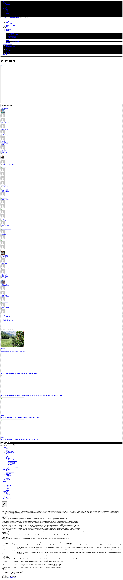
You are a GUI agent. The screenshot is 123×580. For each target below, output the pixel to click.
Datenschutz (6, 319)
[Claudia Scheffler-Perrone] (3, 158)
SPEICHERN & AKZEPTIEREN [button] (9, 576)
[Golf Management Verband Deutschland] (9, 164)
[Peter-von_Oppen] (3, 149)
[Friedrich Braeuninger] (3, 128)
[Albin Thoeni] (3, 224)
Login (4, 2)
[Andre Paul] (3, 233)
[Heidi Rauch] (4, 152)
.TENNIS (7, 7)
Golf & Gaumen (11, 463)
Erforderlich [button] (4, 514)
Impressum (5, 318)
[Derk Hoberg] (4, 166)
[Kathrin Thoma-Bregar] (6, 229)
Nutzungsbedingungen (8, 320)
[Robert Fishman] (4, 226)
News (4, 447)
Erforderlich (5, 516)
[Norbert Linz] (4, 308)
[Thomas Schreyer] (5, 307)
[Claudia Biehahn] (3, 239)
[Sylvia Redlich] (4, 255)
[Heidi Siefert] (4, 240)
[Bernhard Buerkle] (5, 296)
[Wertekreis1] (27, 102)
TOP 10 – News (9, 448)
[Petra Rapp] (3, 208)
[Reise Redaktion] (4, 129)
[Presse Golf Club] (5, 234)
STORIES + (5, 3)
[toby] (3, 171)
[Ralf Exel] (3, 123)
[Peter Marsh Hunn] (3, 180)
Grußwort (8, 316)
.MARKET (7, 11)
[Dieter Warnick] (3, 195)
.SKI (6, 487)
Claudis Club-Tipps (12, 461)
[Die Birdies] (3, 144)
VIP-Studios (7, 442)
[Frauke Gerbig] (4, 189)
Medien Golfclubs (10, 452)
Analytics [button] (4, 539)
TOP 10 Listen (6, 479)
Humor (7, 457)
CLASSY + (5, 8)
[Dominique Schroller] (5, 227)
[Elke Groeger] (3, 294)
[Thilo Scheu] (4, 278)
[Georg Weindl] (4, 275)
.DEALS (7, 9)
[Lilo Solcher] (4, 257)
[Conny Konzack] (4, 276)
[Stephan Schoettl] (4, 134)
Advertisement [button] (5, 556)
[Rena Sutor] (3, 185)
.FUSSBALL (8, 4)
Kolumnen (8, 458)
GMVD (7, 453)
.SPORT (7, 6)
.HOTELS (7, 13)
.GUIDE (7, 10)
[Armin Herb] (4, 274)
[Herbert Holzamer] (5, 277)
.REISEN (7, 5)
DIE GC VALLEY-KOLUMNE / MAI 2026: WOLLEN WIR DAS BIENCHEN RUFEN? (20, 417)
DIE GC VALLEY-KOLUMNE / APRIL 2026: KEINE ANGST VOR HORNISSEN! (19, 439)
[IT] (3, 306)
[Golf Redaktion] (4, 108)
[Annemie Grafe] (4, 135)
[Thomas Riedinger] (3, 289)
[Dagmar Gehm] (4, 302)
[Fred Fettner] (3, 203)
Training (7, 468)
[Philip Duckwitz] (4, 151)
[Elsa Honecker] (4, 142)
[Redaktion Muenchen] (3, 140)
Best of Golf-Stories (13, 467)
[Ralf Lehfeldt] (4, 159)
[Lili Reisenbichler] (3, 117)
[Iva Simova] (3, 167)
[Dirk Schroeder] (3, 217)
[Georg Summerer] (3, 262)
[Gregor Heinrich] (3, 112)
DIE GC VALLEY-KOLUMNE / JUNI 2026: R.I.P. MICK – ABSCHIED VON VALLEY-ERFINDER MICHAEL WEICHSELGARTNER (31, 395)
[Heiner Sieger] (3, 254)
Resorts (7, 478)
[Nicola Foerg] (4, 295)
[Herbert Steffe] (4, 141)
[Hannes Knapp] (4, 143)
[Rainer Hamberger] (5, 250)
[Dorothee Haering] (5, 153)
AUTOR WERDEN (7, 498)
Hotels (7, 474)
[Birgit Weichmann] (3, 184)
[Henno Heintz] (4, 263)
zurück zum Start (5, 443)
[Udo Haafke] (4, 198)
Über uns (5, 315)
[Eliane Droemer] (4, 256)
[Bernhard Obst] (3, 313)
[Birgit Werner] (3, 121)
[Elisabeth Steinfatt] (5, 268)
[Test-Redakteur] (3, 267)
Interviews (8, 456)
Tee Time (10, 464)
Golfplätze (8, 473)
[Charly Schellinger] (5, 209)
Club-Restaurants (10, 472)
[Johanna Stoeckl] (4, 196)
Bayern (2, 370)
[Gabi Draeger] (3, 248)
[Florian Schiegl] (3, 175)
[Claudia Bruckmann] (5, 122)
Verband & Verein (10, 451)
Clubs (7, 470)
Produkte (8, 476)
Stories (7, 466)
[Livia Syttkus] (3, 273)
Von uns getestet (7, 469)
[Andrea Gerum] (3, 244)
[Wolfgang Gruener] (5, 220)
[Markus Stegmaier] (3, 163)
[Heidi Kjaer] (3, 213)
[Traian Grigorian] (4, 188)
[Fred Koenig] (3, 133)
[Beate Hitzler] (4, 284)
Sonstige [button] (3, 568)
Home (4, 1)
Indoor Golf (8, 475)
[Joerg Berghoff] (4, 186)
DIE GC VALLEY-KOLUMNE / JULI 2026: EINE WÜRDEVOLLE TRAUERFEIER (20, 373)
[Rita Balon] (3, 150)
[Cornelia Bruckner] (5, 285)
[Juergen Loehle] (4, 219)
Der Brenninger (11, 462)
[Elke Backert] (3, 283)
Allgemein (3, 348)
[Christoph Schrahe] (5, 225)
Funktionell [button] (4, 532)
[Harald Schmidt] (4, 190)
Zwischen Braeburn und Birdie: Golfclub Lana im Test (12, 351)
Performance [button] (4, 536)
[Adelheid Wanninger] (5, 199)
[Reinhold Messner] (3, 300)
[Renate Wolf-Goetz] (5, 191)
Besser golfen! (11, 459)
